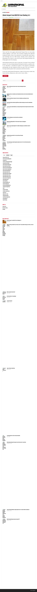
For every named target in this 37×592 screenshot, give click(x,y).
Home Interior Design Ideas (7, 177)
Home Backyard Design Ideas (7, 164)
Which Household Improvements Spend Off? (13, 519)
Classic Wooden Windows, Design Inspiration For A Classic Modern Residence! (18, 509)
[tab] (4, 155)
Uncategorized (5, 198)
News (3, 188)
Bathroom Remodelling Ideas (7, 158)
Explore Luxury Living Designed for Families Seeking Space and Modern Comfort (18, 125)
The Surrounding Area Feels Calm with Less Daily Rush (14, 117)
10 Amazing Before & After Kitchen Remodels (13, 435)
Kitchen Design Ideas (6, 183)
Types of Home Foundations (11, 368)
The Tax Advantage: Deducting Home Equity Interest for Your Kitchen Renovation (19, 142)
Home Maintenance (5, 179)
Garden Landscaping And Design (7, 161)
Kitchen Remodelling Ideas (7, 185)
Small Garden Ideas (5, 195)
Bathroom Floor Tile (6, 157)
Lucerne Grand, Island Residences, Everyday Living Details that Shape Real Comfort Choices (20, 106)
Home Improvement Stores (7, 176)
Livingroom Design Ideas (6, 186)
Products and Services (6, 191)
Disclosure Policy (5, 207)
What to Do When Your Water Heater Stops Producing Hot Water (16, 86)
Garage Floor (5, 160)
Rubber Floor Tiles (5, 194)
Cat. (4, 155)
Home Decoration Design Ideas (7, 167)
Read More (5, 75)
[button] (1, 1)
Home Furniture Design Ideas (7, 169)
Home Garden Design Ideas (7, 170)
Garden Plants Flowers (6, 163)
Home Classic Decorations (6, 166)
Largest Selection (9, 300)
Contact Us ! (4, 206)
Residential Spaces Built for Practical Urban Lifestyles (15, 135)
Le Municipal (33, 590)
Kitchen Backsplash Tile (6, 182)
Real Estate (4, 192)
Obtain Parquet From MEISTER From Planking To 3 (16, 15)
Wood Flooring (5, 199)
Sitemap (4, 209)
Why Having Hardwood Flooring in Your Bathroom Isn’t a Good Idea (16, 442)
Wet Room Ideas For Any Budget (11, 296)
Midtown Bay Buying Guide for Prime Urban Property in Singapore (16, 121)
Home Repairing (5, 180)
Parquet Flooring (11, 17)
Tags (11, 155)
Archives (8, 155)
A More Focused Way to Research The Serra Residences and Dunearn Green (18, 98)
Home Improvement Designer (7, 173)
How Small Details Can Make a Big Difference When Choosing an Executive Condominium (19, 102)
